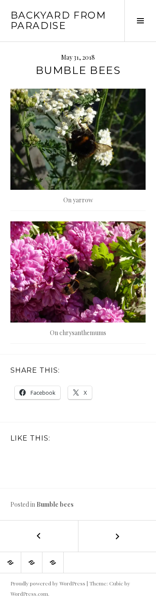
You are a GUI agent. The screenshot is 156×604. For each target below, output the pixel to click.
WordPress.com (29, 593)
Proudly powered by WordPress (47, 583)
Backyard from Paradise (58, 21)
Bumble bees (55, 504)
